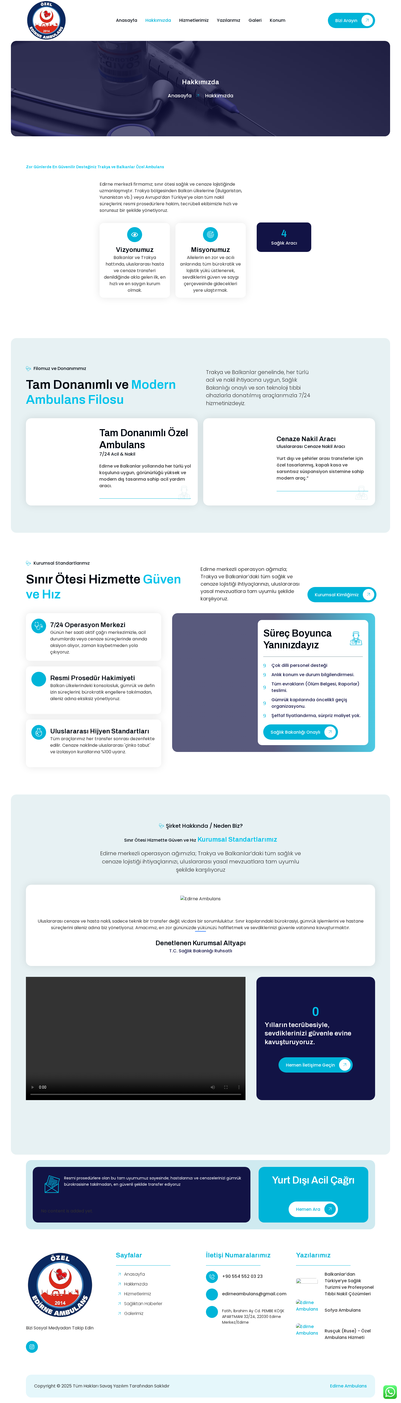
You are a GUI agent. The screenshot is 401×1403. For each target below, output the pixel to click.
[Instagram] (32, 1347)
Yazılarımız (228, 20)
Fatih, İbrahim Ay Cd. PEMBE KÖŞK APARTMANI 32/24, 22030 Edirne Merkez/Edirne (253, 1316)
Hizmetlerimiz (194, 20)
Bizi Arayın (346, 20)
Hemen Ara (308, 1209)
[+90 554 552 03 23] (212, 1277)
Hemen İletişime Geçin (310, 1065)
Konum (277, 20)
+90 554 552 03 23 (242, 1276)
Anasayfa (126, 20)
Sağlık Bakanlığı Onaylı (295, 732)
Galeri (255, 20)
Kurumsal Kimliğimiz (337, 595)
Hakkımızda (158, 20)
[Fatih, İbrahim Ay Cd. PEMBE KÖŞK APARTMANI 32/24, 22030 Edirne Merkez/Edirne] (212, 1312)
